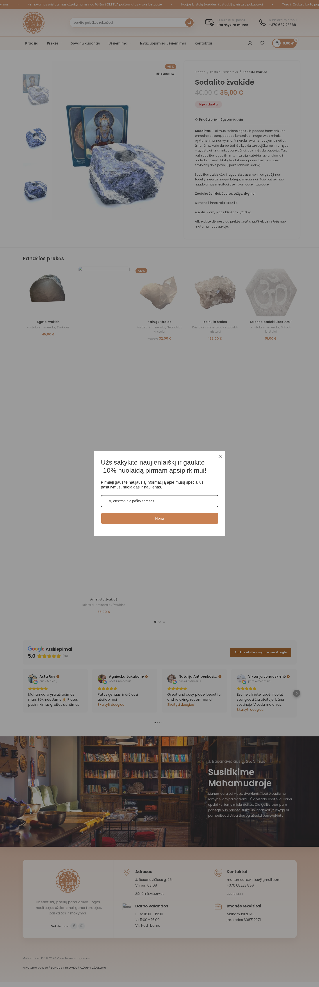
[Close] (220, 456)
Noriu (159, 518)
